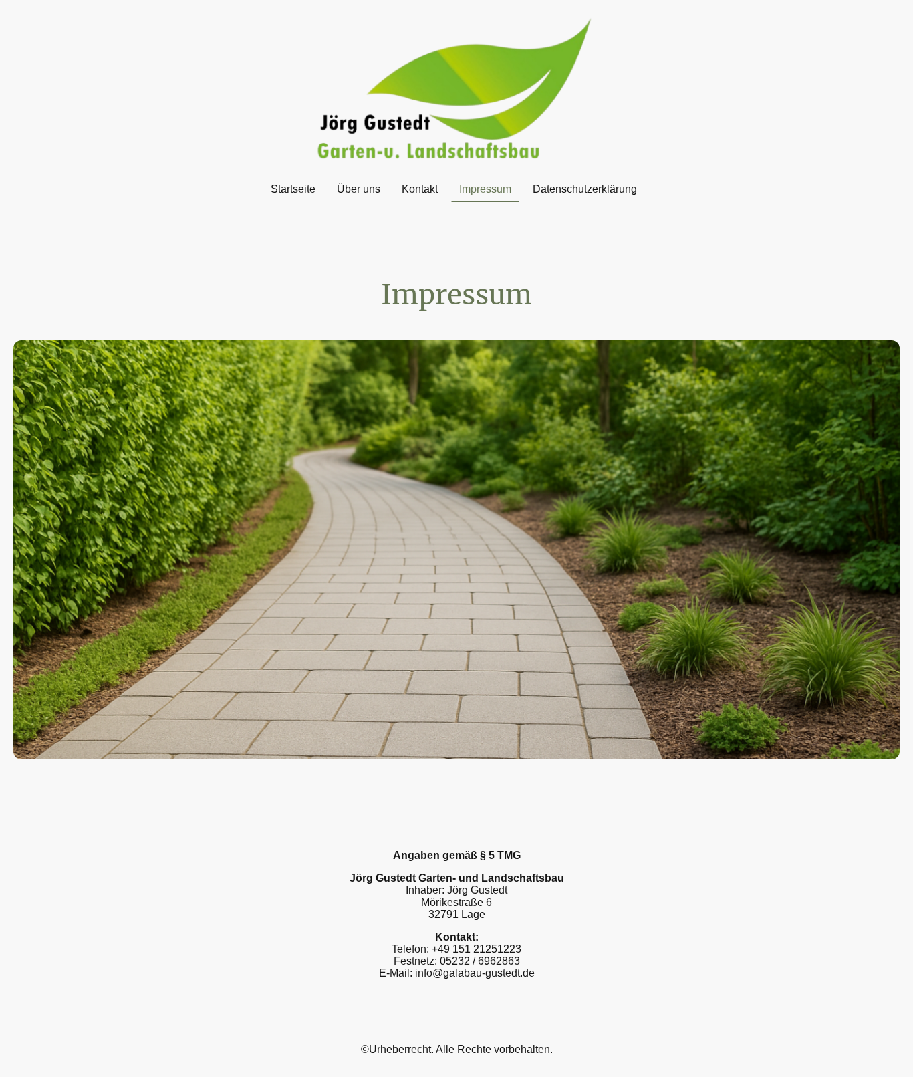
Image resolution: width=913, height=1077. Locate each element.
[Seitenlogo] (456, 88)
